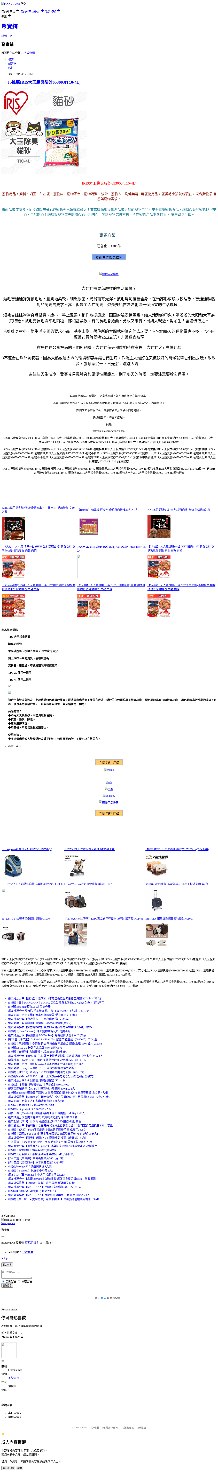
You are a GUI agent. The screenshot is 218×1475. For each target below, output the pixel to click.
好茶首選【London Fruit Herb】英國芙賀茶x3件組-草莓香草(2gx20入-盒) (50, 1141)
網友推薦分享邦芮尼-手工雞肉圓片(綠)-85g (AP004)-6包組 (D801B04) (49, 1010)
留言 (36, 1242)
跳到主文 (6, 35)
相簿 (11, 59)
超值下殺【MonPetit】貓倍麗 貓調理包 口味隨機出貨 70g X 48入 (46, 1113)
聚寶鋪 (9, 26)
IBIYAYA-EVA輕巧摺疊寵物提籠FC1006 (26, 918)
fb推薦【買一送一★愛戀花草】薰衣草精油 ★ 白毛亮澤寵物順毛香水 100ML (54, 1199)
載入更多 (7, 1265)
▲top (4, 1258)
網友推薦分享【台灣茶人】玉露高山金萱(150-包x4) (38, 1019)
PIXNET (83, 1427)
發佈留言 (7, 1285)
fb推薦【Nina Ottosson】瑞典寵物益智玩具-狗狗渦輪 (39, 1031)
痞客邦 (29, 1242)
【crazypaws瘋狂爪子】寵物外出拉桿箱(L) (27, 849)
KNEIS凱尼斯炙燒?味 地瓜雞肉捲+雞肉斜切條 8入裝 (178, 509)
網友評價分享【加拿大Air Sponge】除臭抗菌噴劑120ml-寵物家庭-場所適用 (52, 1146)
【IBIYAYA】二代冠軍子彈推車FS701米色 (89, 849)
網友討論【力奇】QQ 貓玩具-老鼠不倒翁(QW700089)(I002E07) (45, 1064)
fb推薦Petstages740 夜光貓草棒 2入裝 (30, 1109)
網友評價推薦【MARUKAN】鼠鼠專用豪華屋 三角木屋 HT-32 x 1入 (49, 1195)
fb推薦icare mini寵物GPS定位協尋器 (29, 1006)
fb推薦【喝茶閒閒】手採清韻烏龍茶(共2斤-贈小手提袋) (41, 1154)
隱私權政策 (128, 1427)
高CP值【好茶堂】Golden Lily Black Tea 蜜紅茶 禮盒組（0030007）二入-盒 (52, 1039)
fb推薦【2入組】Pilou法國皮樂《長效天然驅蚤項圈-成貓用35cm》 (47, 1129)
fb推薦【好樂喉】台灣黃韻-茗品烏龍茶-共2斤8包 (37, 1051)
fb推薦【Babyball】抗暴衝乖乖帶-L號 (30, 1170)
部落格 (12, 63)
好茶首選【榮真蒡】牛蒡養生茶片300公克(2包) (36, 1158)
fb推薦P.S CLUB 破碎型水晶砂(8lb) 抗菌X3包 (35, 1047)
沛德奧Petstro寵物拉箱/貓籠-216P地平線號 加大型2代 (176, 884)
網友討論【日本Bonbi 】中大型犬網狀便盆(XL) (36, 1174)
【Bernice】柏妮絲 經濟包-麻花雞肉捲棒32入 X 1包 (107, 509)
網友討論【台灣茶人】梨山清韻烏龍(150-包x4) (36, 1100)
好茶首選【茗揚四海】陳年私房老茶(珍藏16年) (36, 1162)
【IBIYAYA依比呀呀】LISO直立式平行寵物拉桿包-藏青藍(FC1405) (104, 918)
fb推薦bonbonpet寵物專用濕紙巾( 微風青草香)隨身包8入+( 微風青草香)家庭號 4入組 (58, 1092)
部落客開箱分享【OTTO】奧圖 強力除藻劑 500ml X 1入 (41, 1088)
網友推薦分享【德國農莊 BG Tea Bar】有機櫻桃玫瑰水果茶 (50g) (47, 1035)
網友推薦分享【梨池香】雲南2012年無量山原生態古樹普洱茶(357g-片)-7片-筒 (54, 998)
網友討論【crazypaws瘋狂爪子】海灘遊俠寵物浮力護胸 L (42, 1068)
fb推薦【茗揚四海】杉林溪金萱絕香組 (31, 1105)
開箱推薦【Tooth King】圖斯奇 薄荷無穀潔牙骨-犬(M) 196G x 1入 (47, 1059)
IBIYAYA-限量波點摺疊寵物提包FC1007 (169, 918)
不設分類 (29, 52)
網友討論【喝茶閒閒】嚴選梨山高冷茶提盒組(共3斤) (39, 1023)
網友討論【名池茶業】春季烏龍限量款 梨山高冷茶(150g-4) (43, 1014)
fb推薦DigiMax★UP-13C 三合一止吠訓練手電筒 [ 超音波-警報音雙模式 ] (51, 1076)
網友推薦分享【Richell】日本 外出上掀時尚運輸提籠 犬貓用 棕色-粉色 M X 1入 (55, 1055)
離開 (19, 1468)
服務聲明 (141, 1427)
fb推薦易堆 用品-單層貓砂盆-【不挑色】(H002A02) (38, 1084)
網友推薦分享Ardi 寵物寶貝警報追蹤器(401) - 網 (36, 1080)
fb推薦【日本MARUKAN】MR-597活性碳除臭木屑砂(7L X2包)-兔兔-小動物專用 (56, 1002)
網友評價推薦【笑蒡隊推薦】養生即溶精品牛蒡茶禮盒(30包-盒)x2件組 (50, 1027)
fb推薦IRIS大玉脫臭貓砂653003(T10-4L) (44, 82)
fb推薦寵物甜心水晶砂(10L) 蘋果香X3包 (32, 1191)
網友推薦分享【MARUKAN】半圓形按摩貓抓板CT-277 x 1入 (44, 1186)
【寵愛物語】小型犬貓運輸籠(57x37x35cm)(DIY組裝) (177, 849)
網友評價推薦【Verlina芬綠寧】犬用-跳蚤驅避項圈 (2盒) (41, 1182)
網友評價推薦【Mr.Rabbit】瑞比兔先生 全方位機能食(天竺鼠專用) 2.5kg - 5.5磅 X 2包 (59, 1096)
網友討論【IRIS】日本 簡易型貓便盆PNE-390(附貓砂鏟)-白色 (44, 1121)
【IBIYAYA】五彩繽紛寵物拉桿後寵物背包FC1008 (32, 884)
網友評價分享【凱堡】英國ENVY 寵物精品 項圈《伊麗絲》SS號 (47, 1137)
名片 (11, 67)
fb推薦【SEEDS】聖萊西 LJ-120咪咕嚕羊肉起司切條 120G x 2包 (46, 1072)
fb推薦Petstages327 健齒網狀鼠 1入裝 (30, 1166)
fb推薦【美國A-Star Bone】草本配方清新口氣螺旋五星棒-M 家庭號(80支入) (53, 1133)
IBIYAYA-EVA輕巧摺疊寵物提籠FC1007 (88, 884)
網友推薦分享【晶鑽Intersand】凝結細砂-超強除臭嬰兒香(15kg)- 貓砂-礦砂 (52, 1178)
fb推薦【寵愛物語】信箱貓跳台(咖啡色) (32, 1150)
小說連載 (27, 1252)
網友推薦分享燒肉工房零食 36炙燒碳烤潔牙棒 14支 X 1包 (42, 1117)
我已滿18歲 (8, 1468)
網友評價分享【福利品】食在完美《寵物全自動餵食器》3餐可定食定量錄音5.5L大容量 (60, 1125)
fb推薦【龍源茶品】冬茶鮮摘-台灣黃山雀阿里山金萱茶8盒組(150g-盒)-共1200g (55, 1043)
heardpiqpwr (8, 1223)
